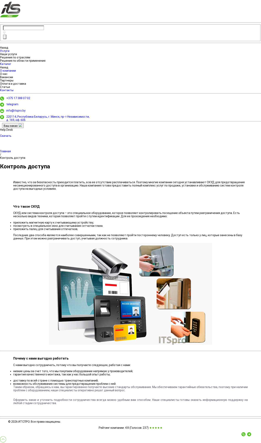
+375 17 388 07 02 (18, 98)
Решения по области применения (22, 60)
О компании (8, 70)
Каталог (5, 64)
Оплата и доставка (13, 83)
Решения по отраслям (15, 57)
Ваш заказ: (11, 125)
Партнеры (6, 80)
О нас (4, 74)
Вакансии (6, 77)
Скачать (5, 135)
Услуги (4, 51)
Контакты (6, 90)
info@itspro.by (15, 110)
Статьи (5, 87)
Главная (5, 151)
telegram (12, 104)
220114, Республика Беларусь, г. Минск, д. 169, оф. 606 (48, 118)
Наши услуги (8, 54)
